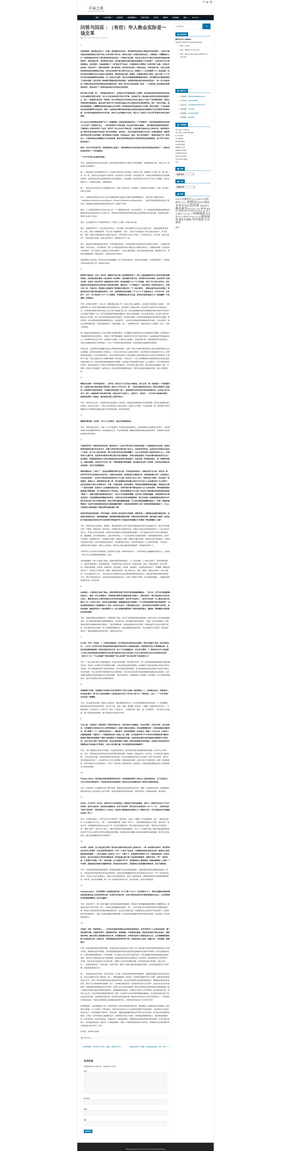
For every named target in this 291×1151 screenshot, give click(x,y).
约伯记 (184, 214)
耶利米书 (180, 217)
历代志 (185, 205)
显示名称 (87, 1098)
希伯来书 (181, 208)
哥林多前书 (204, 206)
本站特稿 (175, 17)
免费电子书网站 (181, 150)
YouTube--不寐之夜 (182, 130)
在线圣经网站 (180, 144)
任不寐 (84, 38)
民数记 (204, 211)
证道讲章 (120, 17)
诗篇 (199, 217)
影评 (203, 208)
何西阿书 (194, 199)
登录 (177, 227)
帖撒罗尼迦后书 (192, 209)
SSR (176, 162)
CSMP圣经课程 (193, 113)
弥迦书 (199, 209)
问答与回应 (145, 17)
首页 (97, 17)
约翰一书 (190, 214)
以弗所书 (178, 199)
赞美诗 (165, 17)
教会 (200, 211)
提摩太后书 (194, 211)
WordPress (161, 1149)
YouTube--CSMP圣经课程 (184, 133)
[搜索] (206, 26)
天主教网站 (179, 138)
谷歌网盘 (191, 117)
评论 (86, 1071)
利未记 (200, 202)
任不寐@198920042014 (196, 105)
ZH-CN (194, 17)
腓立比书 (195, 217)
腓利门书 (187, 217)
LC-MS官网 (179, 135)
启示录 (194, 205)
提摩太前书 (184, 211)
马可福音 (198, 219)
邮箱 (86, 1109)
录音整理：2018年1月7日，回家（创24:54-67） (102, 1047)
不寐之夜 (96, 8)
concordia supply (181, 159)
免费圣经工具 (180, 147)
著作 (185, 17)
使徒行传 (200, 199)
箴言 (180, 213)
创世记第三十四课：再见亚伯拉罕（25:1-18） (148, 1047)
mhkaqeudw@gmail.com (196, 96)
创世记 (192, 202)
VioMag (133, 1149)
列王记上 (184, 202)
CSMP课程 (107, 17)
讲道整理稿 (131, 17)
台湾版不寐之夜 (181, 153)
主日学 (156, 17)
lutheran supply (181, 156)
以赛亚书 (186, 199)
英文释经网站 (180, 141)
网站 (85, 1120)
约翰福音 (199, 213)
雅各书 (182, 219)
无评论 (105, 38)
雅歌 (189, 219)
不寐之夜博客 (193, 101)
